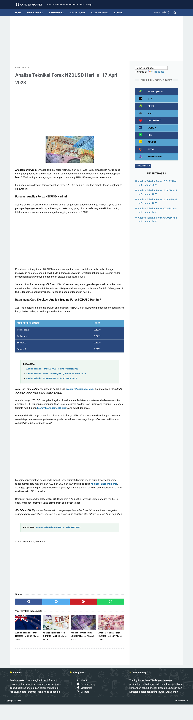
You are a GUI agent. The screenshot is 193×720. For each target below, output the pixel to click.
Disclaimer (86, 687)
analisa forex (35, 12)
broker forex (56, 12)
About (84, 680)
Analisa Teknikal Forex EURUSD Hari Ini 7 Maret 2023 (110, 636)
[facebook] (28, 602)
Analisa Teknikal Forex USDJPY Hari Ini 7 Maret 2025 (51, 378)
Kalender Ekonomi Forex (104, 483)
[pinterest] (83, 602)
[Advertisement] (96, 40)
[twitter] (56, 602)
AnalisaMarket (181, 700)
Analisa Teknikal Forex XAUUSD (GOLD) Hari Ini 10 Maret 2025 (56, 373)
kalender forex (100, 12)
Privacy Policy (88, 684)
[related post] (28, 622)
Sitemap (85, 691)
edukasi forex (77, 12)
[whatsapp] (110, 602)
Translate (159, 71)
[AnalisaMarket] (31, 4)
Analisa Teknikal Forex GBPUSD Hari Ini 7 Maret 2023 (54, 636)
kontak (118, 12)
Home (18, 12)
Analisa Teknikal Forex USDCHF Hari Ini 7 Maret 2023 (82, 636)
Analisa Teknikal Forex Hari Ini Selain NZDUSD (58, 527)
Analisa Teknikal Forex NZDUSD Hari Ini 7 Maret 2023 (27, 636)
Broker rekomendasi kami (80, 389)
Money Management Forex (51, 408)
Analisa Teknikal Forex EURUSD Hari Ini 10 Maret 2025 (52, 369)
